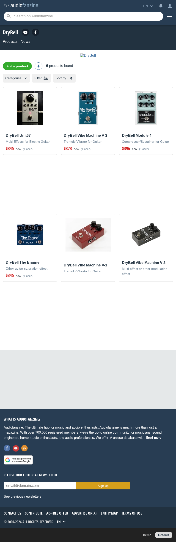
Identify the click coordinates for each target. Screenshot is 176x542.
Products (10, 41)
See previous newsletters (22, 496)
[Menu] (169, 16)
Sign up (103, 486)
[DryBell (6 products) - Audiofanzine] (21, 5)
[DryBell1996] (25, 32)
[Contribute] (38, 66)
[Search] (9, 16)
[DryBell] (88, 55)
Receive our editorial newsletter (30, 475)
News (25, 41)
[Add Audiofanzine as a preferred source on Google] (18, 459)
